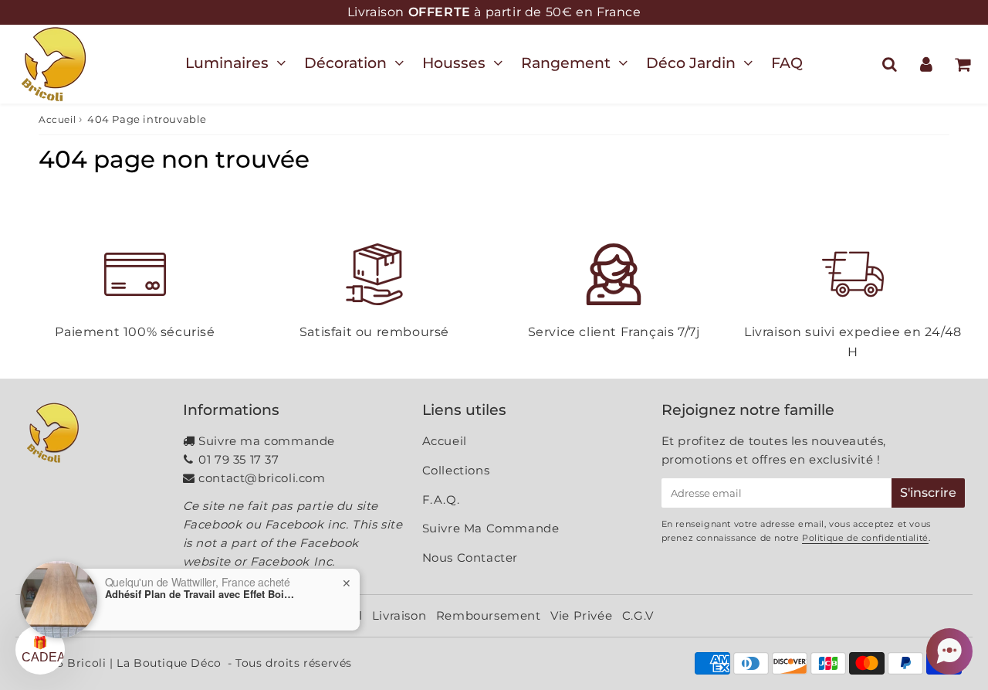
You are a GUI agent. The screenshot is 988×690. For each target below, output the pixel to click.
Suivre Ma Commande (491, 528)
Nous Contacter (470, 557)
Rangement (566, 63)
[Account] (925, 64)
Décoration (345, 63)
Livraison (399, 615)
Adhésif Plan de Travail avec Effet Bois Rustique (201, 594)
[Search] (889, 64)
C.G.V (638, 615)
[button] (949, 651)
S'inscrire (928, 492)
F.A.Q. (441, 499)
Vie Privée (581, 615)
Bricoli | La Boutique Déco (144, 663)
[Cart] (962, 64)
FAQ (787, 63)
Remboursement (488, 615)
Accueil (57, 119)
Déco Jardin (691, 63)
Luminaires (227, 63)
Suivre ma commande (266, 440)
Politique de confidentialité (865, 537)
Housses (454, 63)
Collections (456, 470)
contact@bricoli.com (261, 478)
